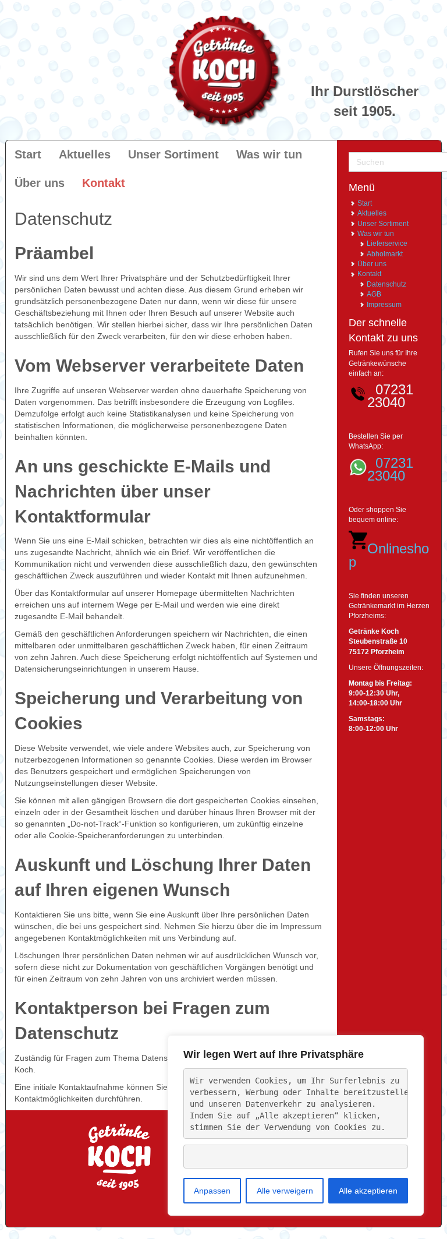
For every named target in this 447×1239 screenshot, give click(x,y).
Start (364, 203)
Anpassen (212, 1190)
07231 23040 (390, 469)
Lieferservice (387, 243)
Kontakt (369, 274)
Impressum (384, 305)
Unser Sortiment (383, 224)
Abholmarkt (385, 254)
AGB (374, 294)
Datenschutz (386, 284)
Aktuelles (371, 213)
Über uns (371, 264)
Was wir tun (375, 234)
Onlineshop (389, 555)
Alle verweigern (285, 1190)
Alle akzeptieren (368, 1190)
